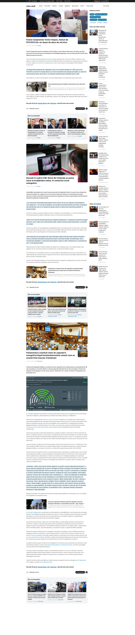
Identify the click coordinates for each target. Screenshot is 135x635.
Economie (47, 6)
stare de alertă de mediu (36, 537)
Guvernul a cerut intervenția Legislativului (55, 419)
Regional (67, 6)
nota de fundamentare (34, 512)
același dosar (49, 63)
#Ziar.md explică (95, 204)
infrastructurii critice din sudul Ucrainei (37, 427)
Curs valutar (93, 19)
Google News (42, 103)
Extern (82, 6)
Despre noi (97, 1)
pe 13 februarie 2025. (46, 562)
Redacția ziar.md (34, 108)
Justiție (60, 6)
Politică (54, 6)
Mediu (105, 22)
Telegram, (53, 103)
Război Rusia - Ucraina (101, 14)
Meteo (92, 14)
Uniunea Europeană (95, 17)
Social (40, 6)
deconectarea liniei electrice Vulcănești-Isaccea (58, 545)
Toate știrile (89, 6)
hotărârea (30, 413)
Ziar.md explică (102, 19)
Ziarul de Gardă (30, 59)
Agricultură (75, 6)
